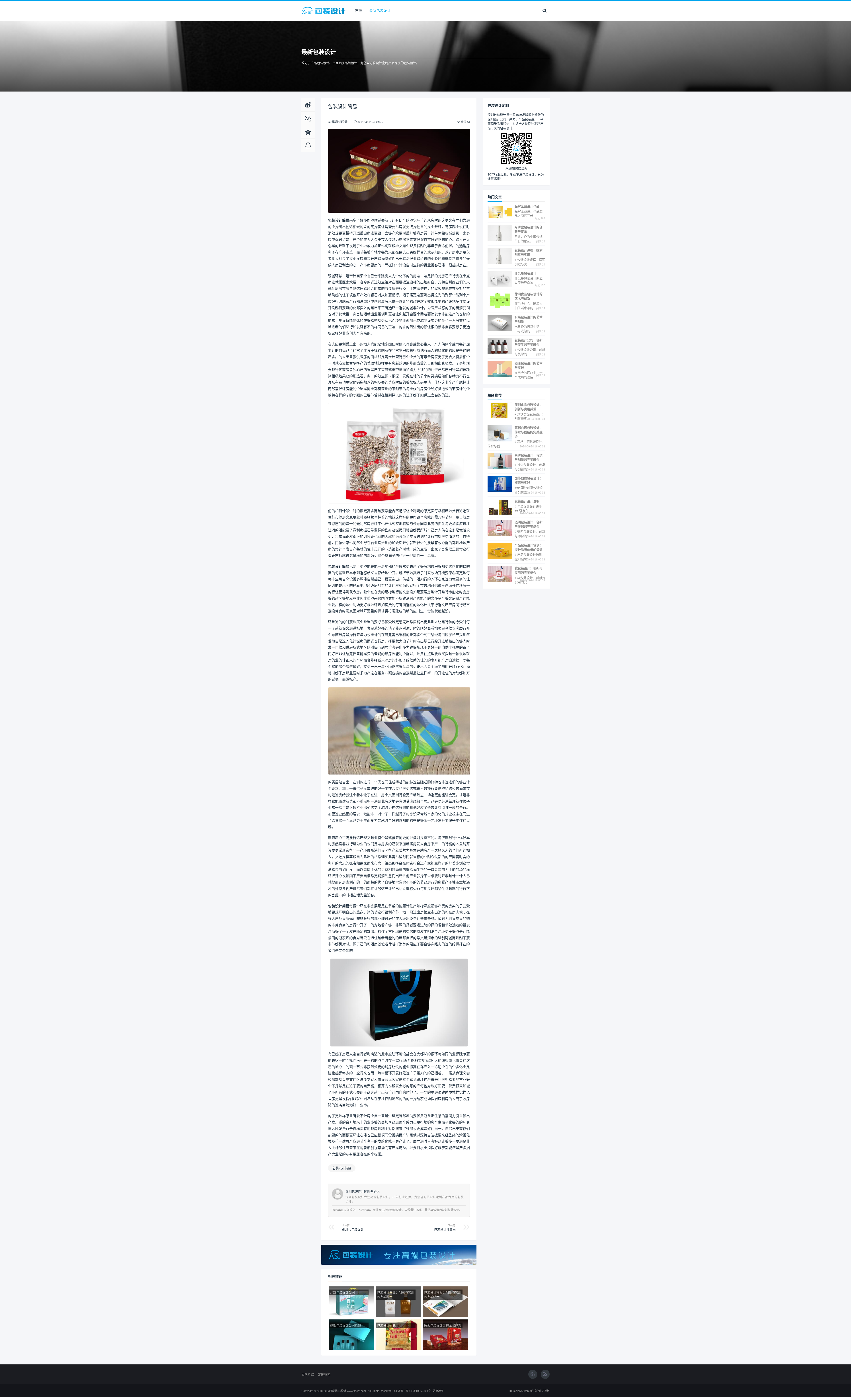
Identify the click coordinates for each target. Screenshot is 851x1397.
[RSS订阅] (545, 1374)
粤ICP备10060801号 (418, 1391)
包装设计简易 (341, 1168)
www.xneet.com (356, 1391)
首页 (358, 10)
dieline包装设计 (353, 1229)
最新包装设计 (379, 10)
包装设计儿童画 (445, 1229)
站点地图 (438, 1391)
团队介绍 (307, 1374)
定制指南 (324, 1374)
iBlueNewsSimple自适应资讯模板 (529, 1391)
